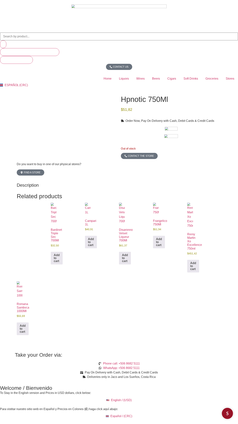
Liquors (124, 78)
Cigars (171, 78)
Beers (156, 78)
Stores (230, 78)
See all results (16, 59)
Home (108, 78)
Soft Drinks (191, 78)
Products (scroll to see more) (29, 52)
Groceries (211, 78)
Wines (140, 78)
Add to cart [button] (57, 258)
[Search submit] (3, 44)
